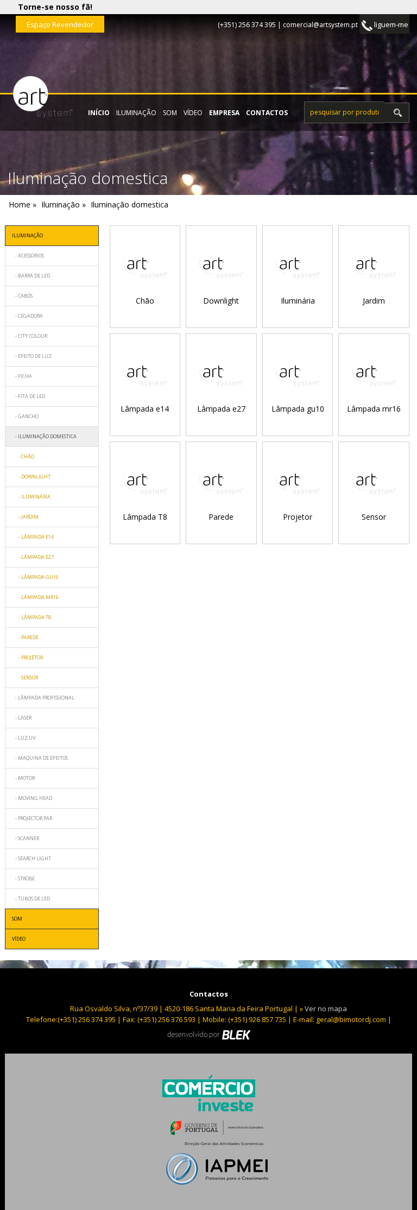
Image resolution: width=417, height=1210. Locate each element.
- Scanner (25, 838)
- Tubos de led (31, 898)
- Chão (23, 456)
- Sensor (25, 677)
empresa (224, 112)
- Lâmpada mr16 (35, 597)
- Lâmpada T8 (31, 617)
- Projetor (27, 657)
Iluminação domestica (129, 204)
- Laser (21, 717)
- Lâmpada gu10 (35, 577)
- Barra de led (31, 275)
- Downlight (31, 476)
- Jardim (25, 516)
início (99, 112)
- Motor (23, 778)
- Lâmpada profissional (43, 697)
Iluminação (136, 112)
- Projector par (32, 818)
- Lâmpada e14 (33, 536)
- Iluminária (31, 496)
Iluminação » (63, 204)
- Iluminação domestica (44, 436)
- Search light (31, 858)
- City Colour (29, 335)
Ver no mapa (326, 1008)
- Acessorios (28, 255)
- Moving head (32, 798)
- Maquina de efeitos (40, 757)
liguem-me (390, 24)
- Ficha (22, 376)
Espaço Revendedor (60, 24)
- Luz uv (23, 737)
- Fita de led (28, 396)
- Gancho (25, 416)
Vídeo (193, 112)
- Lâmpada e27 (33, 556)
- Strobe (23, 878)
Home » (22, 204)
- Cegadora (27, 315)
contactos (267, 112)
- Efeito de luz (32, 356)
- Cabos (22, 295)
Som (170, 112)
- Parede (25, 637)
